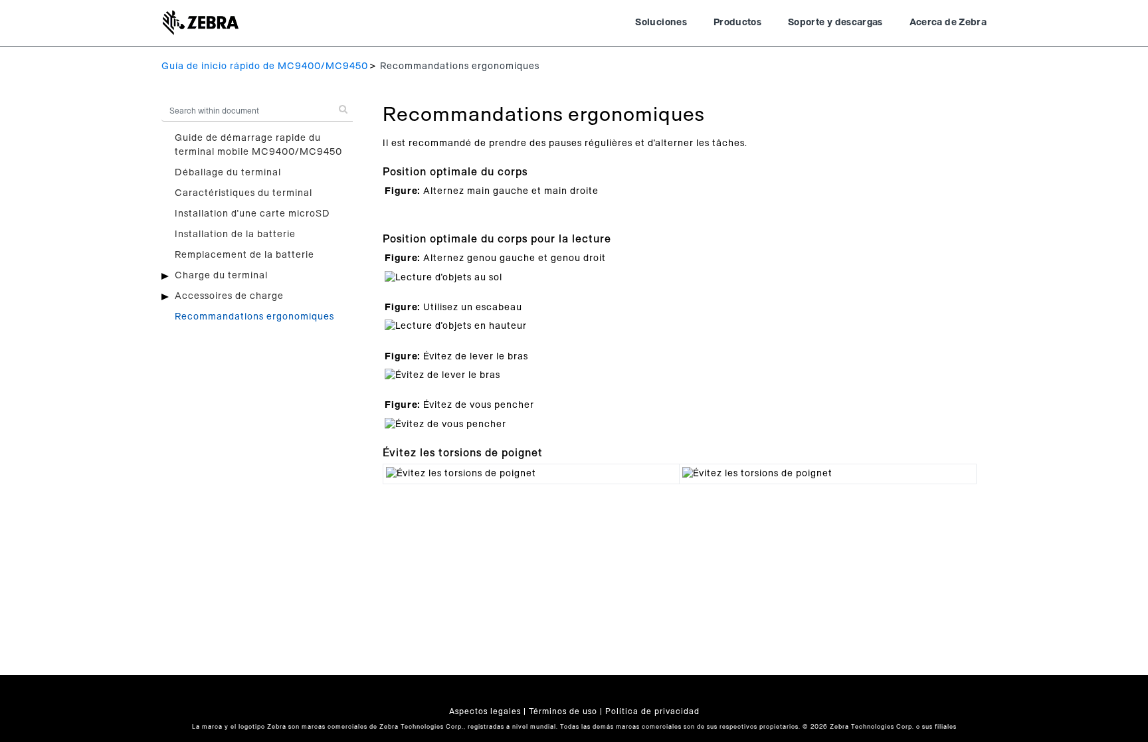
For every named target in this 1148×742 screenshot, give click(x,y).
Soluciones (661, 22)
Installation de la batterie (235, 234)
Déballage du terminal (228, 172)
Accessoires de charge (229, 296)
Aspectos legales (485, 711)
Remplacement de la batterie (244, 255)
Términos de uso (563, 711)
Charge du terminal (221, 275)
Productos (737, 22)
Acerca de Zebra (948, 22)
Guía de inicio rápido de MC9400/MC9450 (264, 66)
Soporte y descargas (835, 22)
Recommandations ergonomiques (254, 317)
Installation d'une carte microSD (252, 214)
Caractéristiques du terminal (243, 193)
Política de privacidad (652, 711)
